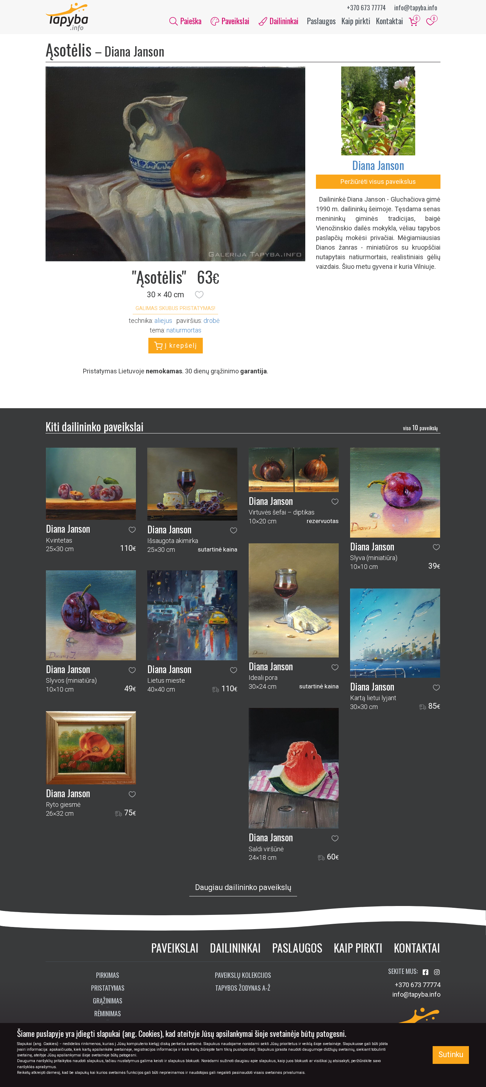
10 (420, 427)
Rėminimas (107, 1013)
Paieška (190, 20)
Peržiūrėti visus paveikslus (378, 181)
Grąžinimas (107, 1000)
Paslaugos (321, 20)
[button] (199, 294)
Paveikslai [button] (234, 20)
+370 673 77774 (366, 7)
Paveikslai (175, 947)
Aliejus (163, 320)
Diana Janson (378, 164)
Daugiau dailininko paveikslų (243, 887)
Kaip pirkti (356, 20)
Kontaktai (389, 20)
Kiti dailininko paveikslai (94, 426)
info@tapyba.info (415, 7)
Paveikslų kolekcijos (243, 975)
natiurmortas (184, 330)
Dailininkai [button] (283, 20)
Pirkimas (107, 975)
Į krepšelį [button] (180, 345)
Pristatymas (108, 987)
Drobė (212, 320)
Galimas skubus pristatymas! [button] (175, 308)
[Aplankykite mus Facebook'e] (426, 972)
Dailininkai (235, 947)
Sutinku (450, 1054)
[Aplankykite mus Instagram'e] (436, 972)
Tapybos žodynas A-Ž (242, 987)
